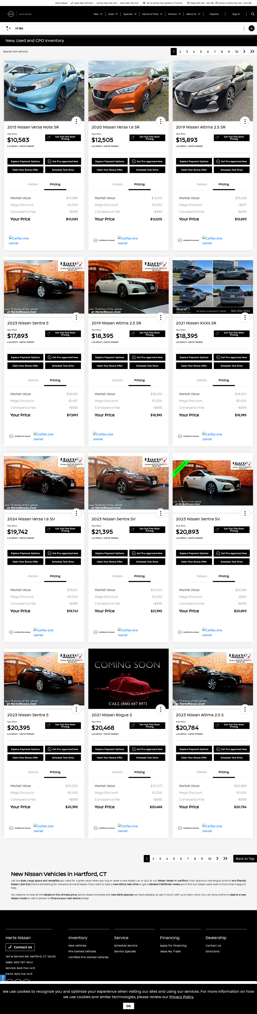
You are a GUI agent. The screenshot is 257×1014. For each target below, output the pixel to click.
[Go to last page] (252, 51)
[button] (76, 121)
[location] (144, 3)
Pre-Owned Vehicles (82, 951)
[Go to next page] (244, 51)
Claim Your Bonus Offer (25, 169)
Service (121, 937)
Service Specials (125, 951)
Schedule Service (125, 945)
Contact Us (22, 947)
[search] (252, 14)
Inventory (77, 937)
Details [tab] (33, 184)
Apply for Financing (173, 945)
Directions (212, 951)
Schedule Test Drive (63, 169)
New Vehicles (77, 945)
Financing (169, 937)
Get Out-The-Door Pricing (65, 137)
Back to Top (245, 858)
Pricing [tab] (55, 184)
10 (236, 51)
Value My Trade (170, 951)
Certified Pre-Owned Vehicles (88, 957)
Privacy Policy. (181, 996)
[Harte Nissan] (24, 13)
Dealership (216, 937)
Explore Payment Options (25, 161)
